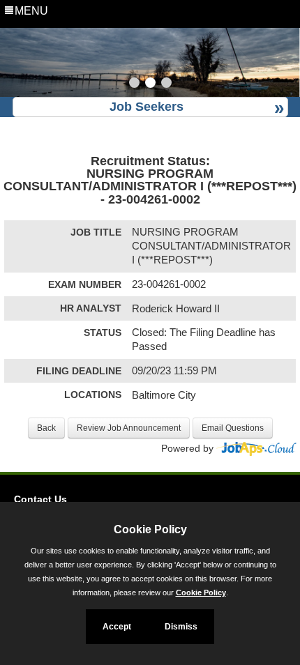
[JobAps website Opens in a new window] (256, 448)
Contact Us (40, 499)
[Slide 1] (134, 84)
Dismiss (181, 627)
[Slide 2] (150, 84)
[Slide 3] (166, 84)
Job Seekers (146, 107)
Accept (117, 627)
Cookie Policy (201, 592)
